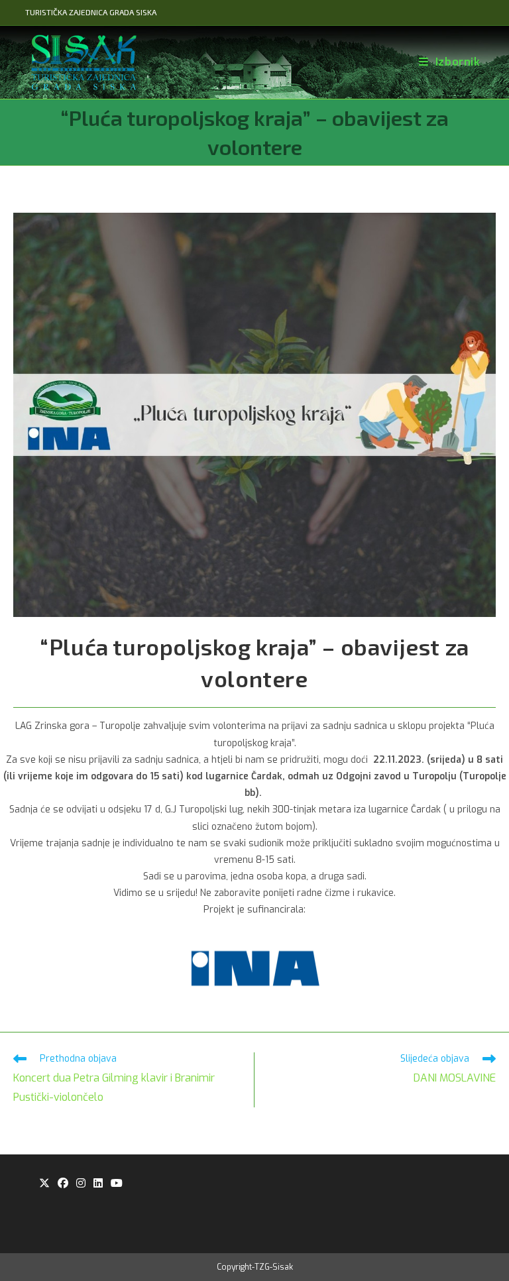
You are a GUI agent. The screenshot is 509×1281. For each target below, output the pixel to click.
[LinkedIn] (98, 1184)
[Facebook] (63, 1184)
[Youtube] (117, 1184)
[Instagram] (80, 1184)
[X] (44, 1184)
